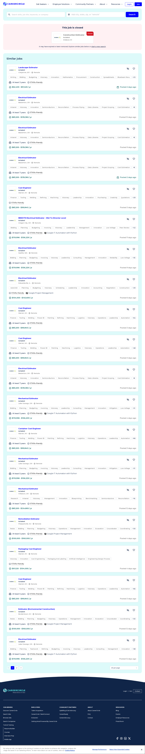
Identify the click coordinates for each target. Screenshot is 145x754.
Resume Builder (9, 728)
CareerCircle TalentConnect (40, 714)
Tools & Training (8, 725)
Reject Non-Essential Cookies (120, 749)
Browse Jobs (7, 718)
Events (118, 714)
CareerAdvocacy (64, 718)
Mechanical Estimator (28, 398)
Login (125, 691)
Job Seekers (41, 4)
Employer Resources (122, 718)
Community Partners (85, 4)
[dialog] (72, 749)
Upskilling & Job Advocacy (67, 710)
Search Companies (9, 721)
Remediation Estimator (28, 519)
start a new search (98, 47)
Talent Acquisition (37, 710)
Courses (7, 732)
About (102, 4)
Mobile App (7, 739)
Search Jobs (7, 714)
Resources (115, 4)
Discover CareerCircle (10, 710)
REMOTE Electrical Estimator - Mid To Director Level (42, 218)
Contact (137, 691)
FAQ (89, 714)
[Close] (141, 750)
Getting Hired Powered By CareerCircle (44, 721)
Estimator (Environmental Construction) (36, 609)
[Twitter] (129, 739)
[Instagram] (121, 739)
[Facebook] (117, 739)
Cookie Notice (70, 750)
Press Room (120, 721)
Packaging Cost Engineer (30, 549)
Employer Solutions (61, 4)
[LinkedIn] (125, 739)
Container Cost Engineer (29, 429)
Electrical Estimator (27, 98)
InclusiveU (34, 718)
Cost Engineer (24, 188)
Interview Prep (9, 736)
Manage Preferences (99, 749)
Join (130, 691)
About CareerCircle (94, 710)
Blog (117, 710)
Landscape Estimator (28, 68)
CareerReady (63, 714)
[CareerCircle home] (13, 4)
